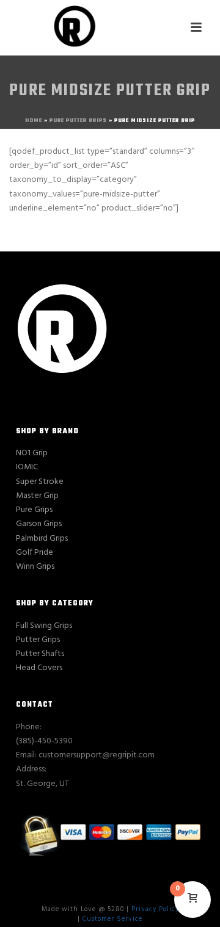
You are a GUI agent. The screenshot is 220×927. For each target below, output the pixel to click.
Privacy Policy (155, 909)
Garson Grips (39, 524)
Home (33, 120)
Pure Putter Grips (78, 120)
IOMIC (27, 467)
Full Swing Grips (44, 626)
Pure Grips (34, 510)
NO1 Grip (32, 453)
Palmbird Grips (42, 539)
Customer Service (112, 919)
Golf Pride (34, 553)
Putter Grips (38, 640)
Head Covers (39, 668)
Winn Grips (35, 567)
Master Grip (37, 496)
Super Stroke (40, 482)
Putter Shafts (40, 654)
